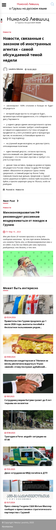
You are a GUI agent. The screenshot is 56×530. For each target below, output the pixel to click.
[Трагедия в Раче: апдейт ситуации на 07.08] (28, 420)
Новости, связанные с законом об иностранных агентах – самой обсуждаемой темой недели (27, 49)
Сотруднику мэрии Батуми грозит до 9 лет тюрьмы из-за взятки (28, 402)
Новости (7, 32)
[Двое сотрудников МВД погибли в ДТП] (28, 456)
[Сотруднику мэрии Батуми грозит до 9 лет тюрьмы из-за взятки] (28, 383)
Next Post (9, 200)
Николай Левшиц (28, 19)
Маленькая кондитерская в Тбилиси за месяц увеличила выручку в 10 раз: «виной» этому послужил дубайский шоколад (26, 363)
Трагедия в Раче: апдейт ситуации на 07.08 (25, 438)
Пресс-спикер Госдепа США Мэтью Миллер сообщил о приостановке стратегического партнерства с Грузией (27, 509)
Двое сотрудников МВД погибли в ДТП (25, 473)
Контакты (7, 527)
